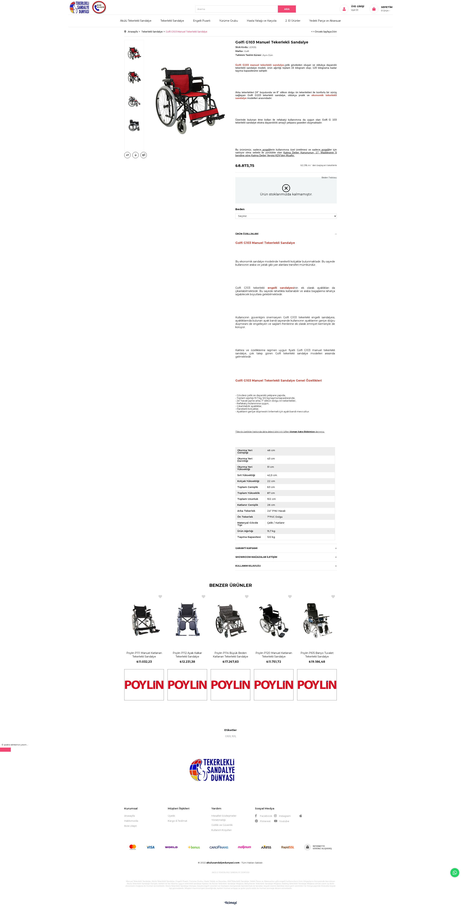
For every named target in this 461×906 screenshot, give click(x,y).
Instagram (285, 815)
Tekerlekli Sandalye (172, 20)
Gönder (5, 749)
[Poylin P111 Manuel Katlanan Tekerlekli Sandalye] (144, 619)
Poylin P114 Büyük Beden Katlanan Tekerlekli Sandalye (230, 654)
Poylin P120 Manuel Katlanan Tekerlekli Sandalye (274, 654)
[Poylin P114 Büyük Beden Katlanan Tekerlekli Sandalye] (230, 619)
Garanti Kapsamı (246, 548)
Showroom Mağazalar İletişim (256, 557)
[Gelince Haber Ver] (143, 155)
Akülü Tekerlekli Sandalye (135, 20)
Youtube (284, 821)
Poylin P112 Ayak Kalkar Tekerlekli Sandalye (187, 654)
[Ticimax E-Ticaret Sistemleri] (230, 903)
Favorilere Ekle (160, 597)
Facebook (265, 815)
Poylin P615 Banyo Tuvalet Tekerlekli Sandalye (317, 654)
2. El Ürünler (292, 20)
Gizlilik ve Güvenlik (222, 824)
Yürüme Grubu (228, 20)
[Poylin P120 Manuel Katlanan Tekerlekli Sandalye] (274, 619)
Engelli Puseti (201, 20)
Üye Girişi (357, 6)
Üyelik (171, 815)
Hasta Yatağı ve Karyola (261, 20)
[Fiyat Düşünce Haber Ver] (135, 155)
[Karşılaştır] (127, 155)
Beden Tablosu (329, 177)
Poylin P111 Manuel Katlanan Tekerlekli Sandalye (144, 654)
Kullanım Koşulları (221, 830)
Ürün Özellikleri (246, 233)
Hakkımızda (131, 820)
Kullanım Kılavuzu (248, 565)
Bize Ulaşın (130, 825)
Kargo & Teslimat (177, 820)
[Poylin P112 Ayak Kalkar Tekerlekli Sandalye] (187, 619)
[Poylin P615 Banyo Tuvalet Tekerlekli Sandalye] (317, 619)
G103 (228, 736)
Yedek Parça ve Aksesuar (325, 20)
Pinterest (265, 821)
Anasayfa (129, 815)
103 (234, 736)
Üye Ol (354, 9)
